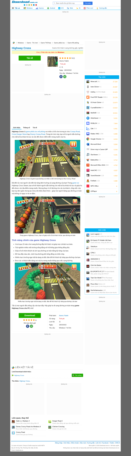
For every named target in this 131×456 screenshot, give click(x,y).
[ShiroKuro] (87, 247)
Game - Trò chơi (32, 43)
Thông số (26, 127)
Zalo (94, 128)
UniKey (98, 92)
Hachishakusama (98, 290)
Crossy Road (75, 131)
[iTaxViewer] (87, 154)
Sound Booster (97, 175)
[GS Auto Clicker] (87, 102)
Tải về (35, 127)
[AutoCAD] (87, 170)
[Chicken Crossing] (49, 427)
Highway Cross (24, 381)
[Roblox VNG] (87, 133)
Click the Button (96, 265)
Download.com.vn (13, 43)
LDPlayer (94, 191)
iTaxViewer (95, 154)
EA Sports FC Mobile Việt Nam (101, 240)
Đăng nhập (58, 443)
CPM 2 (93, 253)
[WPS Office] (87, 186)
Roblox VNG (97, 134)
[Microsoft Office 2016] (87, 165)
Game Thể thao (46, 43)
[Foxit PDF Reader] (87, 97)
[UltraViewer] (87, 118)
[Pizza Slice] (87, 285)
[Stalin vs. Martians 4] (13, 421)
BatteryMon (96, 160)
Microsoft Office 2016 (100, 165)
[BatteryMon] (87, 159)
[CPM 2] (87, 253)
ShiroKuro (94, 246)
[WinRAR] (87, 112)
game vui (75, 183)
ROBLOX (95, 123)
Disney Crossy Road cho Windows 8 (28, 426)
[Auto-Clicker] (87, 86)
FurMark (95, 181)
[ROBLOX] (87, 123)
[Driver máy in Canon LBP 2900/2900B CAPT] (87, 149)
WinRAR (95, 113)
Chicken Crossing (58, 426)
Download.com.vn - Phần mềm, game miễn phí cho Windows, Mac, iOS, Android (24, 3)
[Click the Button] (87, 266)
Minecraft (95, 81)
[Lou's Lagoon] (87, 235)
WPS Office (94, 186)
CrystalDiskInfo (97, 107)
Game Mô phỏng (73, 43)
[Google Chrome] (87, 139)
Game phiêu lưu (59, 43)
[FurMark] (87, 180)
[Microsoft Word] (87, 144)
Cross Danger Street (19, 134)
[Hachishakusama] (87, 291)
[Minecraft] (87, 81)
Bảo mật (83, 443)
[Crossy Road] (13, 433)
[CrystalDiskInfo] (87, 107)
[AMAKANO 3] (87, 260)
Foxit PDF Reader (99, 97)
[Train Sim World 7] (87, 278)
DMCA (117, 443)
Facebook (105, 443)
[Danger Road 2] (49, 421)
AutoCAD (96, 170)
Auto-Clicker (96, 87)
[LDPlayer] (87, 191)
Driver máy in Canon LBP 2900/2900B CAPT (99, 150)
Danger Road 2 (57, 421)
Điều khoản (75, 443)
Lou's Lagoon (96, 234)
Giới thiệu (67, 443)
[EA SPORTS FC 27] (87, 272)
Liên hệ (98, 443)
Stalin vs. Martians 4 (23, 421)
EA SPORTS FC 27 (102, 271)
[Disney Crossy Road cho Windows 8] (13, 427)
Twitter (112, 443)
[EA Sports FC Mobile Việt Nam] (87, 241)
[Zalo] (87, 128)
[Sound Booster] (87, 175)
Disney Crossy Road (37, 134)
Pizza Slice (98, 284)
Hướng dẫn (91, 443)
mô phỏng (41, 131)
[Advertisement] (65, 27)
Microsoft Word (98, 144)
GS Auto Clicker (97, 102)
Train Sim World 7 (101, 278)
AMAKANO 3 (95, 259)
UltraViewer (96, 118)
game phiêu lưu (31, 131)
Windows (21, 43)
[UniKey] (87, 92)
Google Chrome (97, 139)
